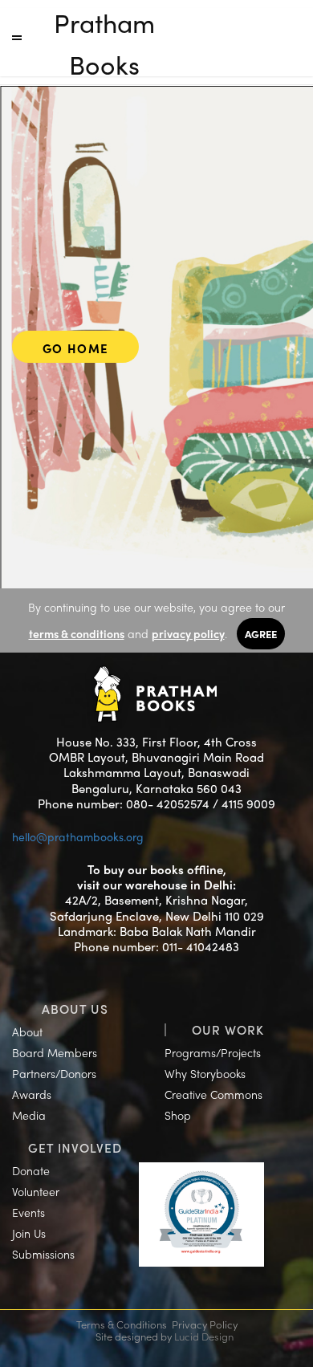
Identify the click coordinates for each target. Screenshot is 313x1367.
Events (28, 1212)
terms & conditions (76, 633)
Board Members (54, 1052)
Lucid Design (204, 1336)
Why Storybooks (205, 1073)
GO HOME (76, 348)
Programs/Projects (213, 1052)
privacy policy (188, 633)
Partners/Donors (54, 1073)
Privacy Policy (205, 1324)
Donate (31, 1170)
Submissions (43, 1254)
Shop (178, 1115)
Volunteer (35, 1191)
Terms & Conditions (121, 1324)
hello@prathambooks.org (78, 836)
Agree (261, 633)
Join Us (29, 1233)
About (27, 1031)
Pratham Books (104, 43)
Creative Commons (213, 1094)
